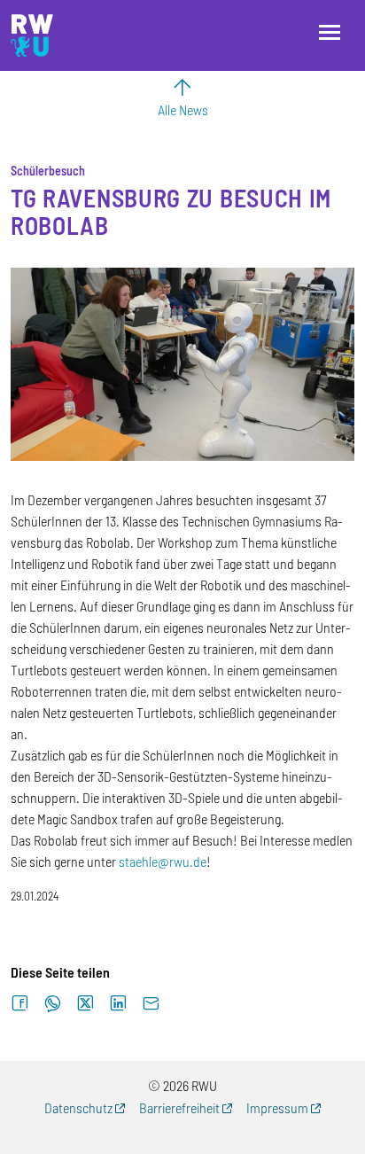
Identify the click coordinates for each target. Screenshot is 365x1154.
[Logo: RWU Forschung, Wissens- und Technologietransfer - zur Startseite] (32, 35)
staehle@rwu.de (162, 861)
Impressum (277, 1107)
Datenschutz (78, 1107)
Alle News (183, 109)
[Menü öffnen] (329, 32)
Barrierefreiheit (179, 1107)
